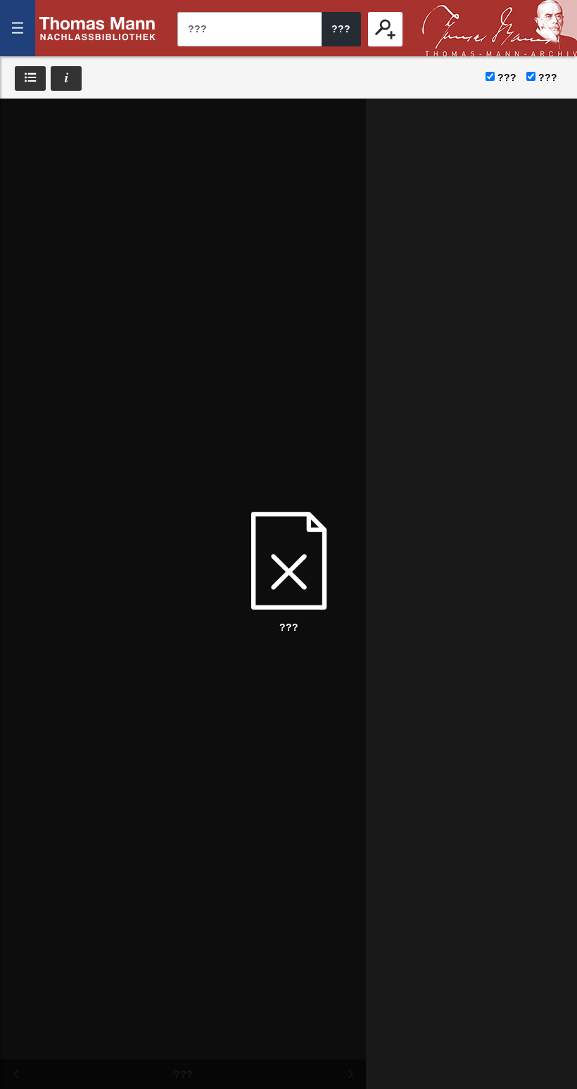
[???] (385, 29)
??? (98, 28)
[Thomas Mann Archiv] (499, 28)
